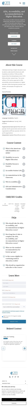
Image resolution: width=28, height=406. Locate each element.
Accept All (14, 399)
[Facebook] (12, 377)
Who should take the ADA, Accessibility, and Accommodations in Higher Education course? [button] (15, 226)
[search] (20, 3)
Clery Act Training (8, 336)
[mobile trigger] (24, 3)
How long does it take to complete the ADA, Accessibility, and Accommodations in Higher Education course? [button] (15, 238)
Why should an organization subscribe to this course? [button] (15, 266)
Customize (14, 403)
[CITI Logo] (6, 3)
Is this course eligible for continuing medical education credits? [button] (14, 259)
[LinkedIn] (10, 377)
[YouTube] (18, 377)
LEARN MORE (14, 36)
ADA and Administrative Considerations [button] (14, 188)
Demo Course (14, 50)
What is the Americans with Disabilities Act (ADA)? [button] (13, 151)
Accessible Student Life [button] (14, 170)
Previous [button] (3, 348)
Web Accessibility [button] (12, 182)
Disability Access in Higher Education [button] (12, 158)
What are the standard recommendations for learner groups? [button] (13, 250)
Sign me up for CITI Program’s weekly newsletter (12, 316)
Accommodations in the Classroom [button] (14, 176)
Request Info (14, 321)
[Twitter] (15, 377)
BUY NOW (14, 43)
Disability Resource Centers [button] (12, 165)
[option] (14, 348)
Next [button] (24, 348)
